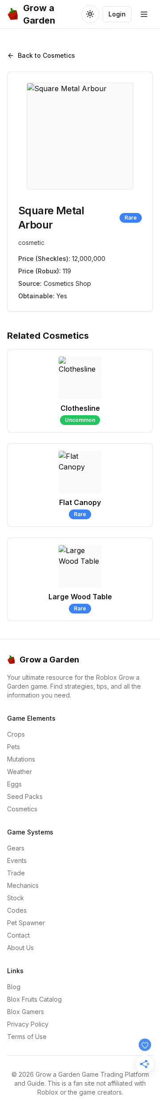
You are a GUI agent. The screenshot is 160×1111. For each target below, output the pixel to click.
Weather (19, 771)
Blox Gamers (25, 1011)
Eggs (14, 784)
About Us (20, 947)
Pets (13, 746)
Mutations (21, 759)
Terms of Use (27, 1036)
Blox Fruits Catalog (34, 999)
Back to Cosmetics (46, 55)
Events (17, 860)
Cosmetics (22, 809)
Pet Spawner (26, 923)
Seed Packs (25, 796)
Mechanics (23, 885)
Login (117, 14)
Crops (16, 734)
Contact (18, 935)
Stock (15, 898)
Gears (15, 848)
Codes (17, 910)
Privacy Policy (27, 1024)
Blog (13, 987)
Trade (16, 873)
